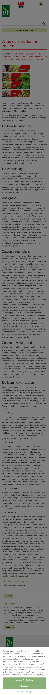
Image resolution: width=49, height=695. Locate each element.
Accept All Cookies (24, 680)
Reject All (24, 686)
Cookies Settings (24, 692)
